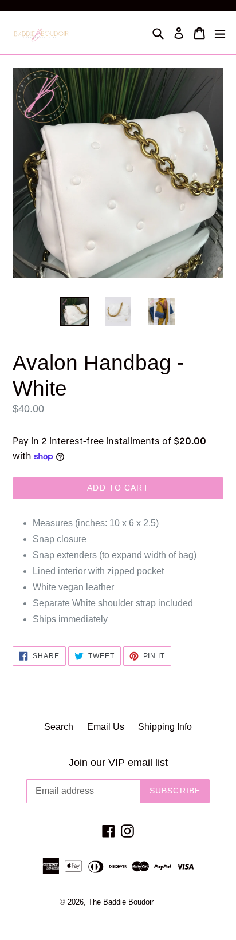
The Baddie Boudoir (121, 902)
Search (58, 727)
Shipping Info (165, 727)
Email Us (105, 727)
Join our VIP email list (118, 762)
